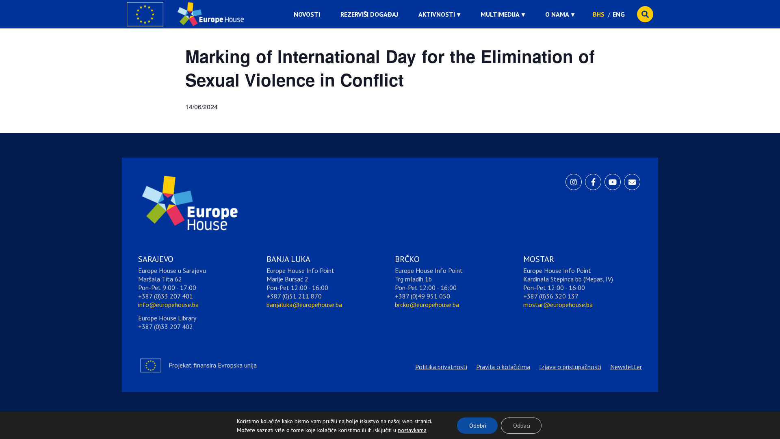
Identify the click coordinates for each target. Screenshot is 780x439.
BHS (598, 14)
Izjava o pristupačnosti (570, 367)
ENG (619, 14)
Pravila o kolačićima (503, 367)
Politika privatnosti (441, 367)
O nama (557, 14)
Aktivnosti (436, 14)
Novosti (307, 14)
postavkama (406, 428)
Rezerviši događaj (369, 14)
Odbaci (521, 425)
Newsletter (626, 367)
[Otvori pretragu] (645, 14)
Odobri (477, 425)
